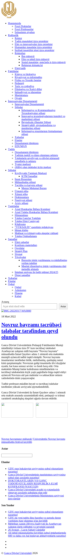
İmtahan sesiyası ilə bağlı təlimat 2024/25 (36, 272)
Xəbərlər (19, 137)
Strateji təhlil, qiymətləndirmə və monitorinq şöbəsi (38, 127)
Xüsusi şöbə (21, 194)
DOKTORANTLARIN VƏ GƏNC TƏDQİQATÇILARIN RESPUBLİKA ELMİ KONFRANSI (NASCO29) (33, 483)
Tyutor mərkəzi (23, 164)
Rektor (18, 38)
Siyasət (18, 254)
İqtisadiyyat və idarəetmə (28, 92)
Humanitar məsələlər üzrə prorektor (33, 47)
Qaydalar (19, 248)
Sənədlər (12, 239)
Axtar (63, 306)
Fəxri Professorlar (24, 29)
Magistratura (21, 95)
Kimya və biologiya (25, 74)
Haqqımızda (14, 23)
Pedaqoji (19, 83)
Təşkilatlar (13, 206)
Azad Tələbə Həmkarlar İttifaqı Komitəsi (36, 212)
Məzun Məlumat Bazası (34, 188)
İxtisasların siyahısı (25, 32)
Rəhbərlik (13, 35)
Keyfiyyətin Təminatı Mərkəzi (31, 173)
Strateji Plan (21, 251)
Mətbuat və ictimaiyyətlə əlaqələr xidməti (36, 233)
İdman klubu (21, 230)
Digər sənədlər (22, 275)
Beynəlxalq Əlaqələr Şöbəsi (36, 122)
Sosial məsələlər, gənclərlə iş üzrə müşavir (43, 62)
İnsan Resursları (23, 179)
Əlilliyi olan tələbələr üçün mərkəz (33, 167)
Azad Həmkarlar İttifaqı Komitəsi (32, 209)
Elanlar (18, 140)
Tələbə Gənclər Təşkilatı (28, 218)
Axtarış (5, 301)
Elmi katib (20, 68)
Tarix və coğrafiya (24, 86)
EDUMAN (21, 146)
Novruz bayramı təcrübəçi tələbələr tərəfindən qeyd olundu (31, 331)
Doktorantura (22, 197)
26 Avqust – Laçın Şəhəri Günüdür (26, 529)
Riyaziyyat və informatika (28, 77)
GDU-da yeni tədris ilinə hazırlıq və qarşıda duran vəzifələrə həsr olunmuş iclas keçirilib (34, 519)
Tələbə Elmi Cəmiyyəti (27, 221)
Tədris (11, 149)
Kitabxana (20, 224)
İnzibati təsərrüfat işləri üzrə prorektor (34, 50)
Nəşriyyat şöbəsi (23, 200)
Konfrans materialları (26, 245)
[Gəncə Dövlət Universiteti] (8, 17)
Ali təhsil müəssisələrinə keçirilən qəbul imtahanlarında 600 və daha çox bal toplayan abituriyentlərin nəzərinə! (37, 534)
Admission (20, 290)
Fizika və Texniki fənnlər (28, 80)
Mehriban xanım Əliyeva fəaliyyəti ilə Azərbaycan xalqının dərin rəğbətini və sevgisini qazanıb (34, 525)
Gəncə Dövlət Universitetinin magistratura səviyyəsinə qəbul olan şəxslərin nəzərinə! (36, 476)
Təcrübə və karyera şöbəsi (28, 185)
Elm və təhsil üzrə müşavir (35, 59)
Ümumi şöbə (21, 191)
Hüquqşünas (21, 215)
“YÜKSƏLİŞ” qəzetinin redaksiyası (34, 227)
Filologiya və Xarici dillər (28, 89)
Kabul (18, 296)
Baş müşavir (27, 56)
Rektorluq (20, 53)
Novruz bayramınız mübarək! (16, 439)
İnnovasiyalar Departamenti (22, 101)
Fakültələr (13, 71)
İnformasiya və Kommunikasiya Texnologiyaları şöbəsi (38, 112)
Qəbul (11, 284)
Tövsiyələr (20, 257)
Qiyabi (18, 98)
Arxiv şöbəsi (21, 203)
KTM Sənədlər (29, 176)
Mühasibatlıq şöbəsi (25, 182)
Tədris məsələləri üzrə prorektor (31, 41)
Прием (18, 293)
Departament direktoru (27, 143)
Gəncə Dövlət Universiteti (18, 553)
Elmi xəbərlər (22, 242)
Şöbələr (19, 107)
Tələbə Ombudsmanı (26, 236)
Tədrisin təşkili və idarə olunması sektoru (36, 155)
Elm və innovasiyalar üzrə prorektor (34, 44)
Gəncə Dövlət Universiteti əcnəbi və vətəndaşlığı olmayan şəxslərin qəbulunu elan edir (34, 491)
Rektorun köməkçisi (32, 65)
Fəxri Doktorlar (23, 26)
